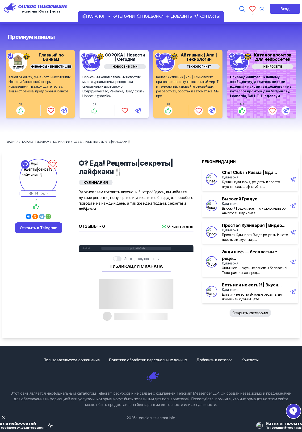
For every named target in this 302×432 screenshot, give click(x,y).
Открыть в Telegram (38, 227)
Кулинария (230, 177)
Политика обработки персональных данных (148, 360)
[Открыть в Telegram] (64, 110)
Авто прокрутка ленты (141, 259)
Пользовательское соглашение (72, 360)
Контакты (250, 360)
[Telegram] (42, 216)
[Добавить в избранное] (51, 110)
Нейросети (272, 66)
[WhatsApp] (48, 216)
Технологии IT (199, 66)
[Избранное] (252, 8)
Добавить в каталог (214, 360)
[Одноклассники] (35, 216)
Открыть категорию (250, 313)
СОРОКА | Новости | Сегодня (125, 57)
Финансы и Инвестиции (51, 66)
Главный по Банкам (51, 57)
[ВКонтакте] (28, 216)
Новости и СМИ (125, 66)
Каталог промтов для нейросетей (272, 57)
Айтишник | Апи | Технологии (199, 57)
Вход (285, 8)
